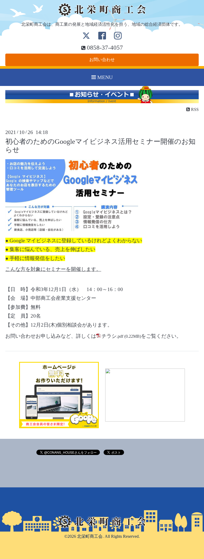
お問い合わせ (102, 59)
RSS (194, 109)
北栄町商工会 (90, 536)
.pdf (112, 336)
